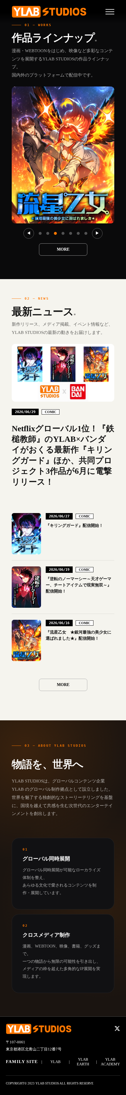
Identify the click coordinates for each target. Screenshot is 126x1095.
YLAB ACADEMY (110, 1061)
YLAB (55, 1062)
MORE (63, 249)
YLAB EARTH (83, 1061)
